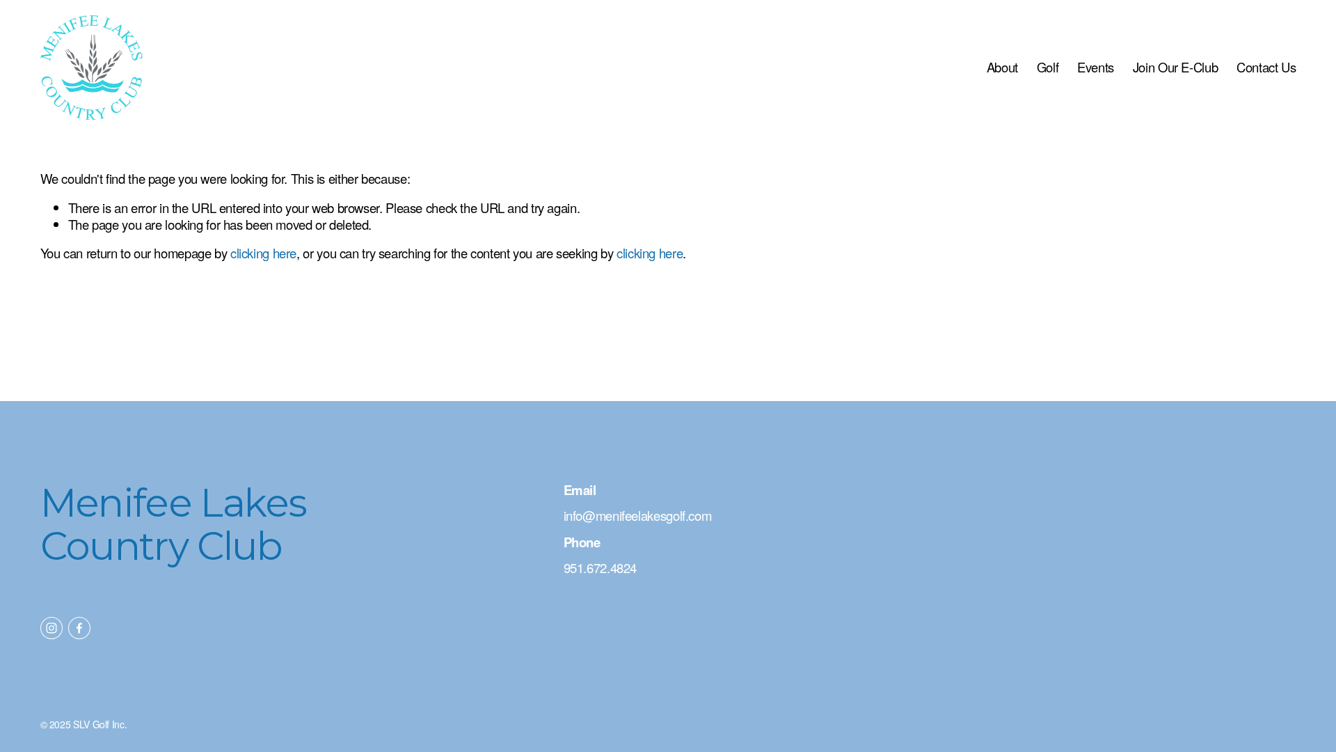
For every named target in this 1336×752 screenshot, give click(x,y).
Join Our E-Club (1175, 67)
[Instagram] (51, 628)
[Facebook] (79, 628)
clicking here (263, 253)
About (1002, 67)
